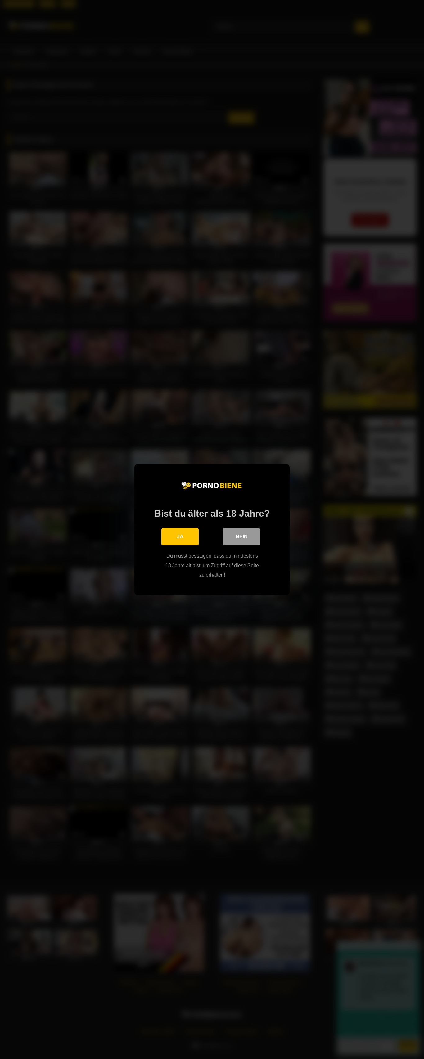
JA (180, 536)
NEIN (242, 536)
